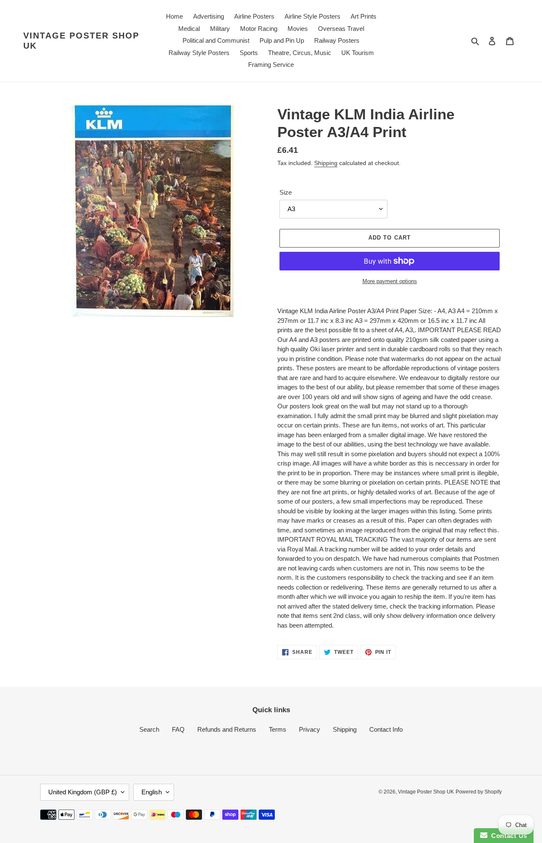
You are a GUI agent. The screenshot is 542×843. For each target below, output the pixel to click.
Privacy (309, 729)
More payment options (389, 281)
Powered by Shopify (479, 792)
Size (285, 192)
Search (149, 729)
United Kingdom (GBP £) (82, 792)
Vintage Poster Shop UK (81, 40)
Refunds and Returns (226, 729)
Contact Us (507, 835)
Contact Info (386, 729)
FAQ (178, 729)
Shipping (325, 163)
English (151, 792)
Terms (277, 729)
